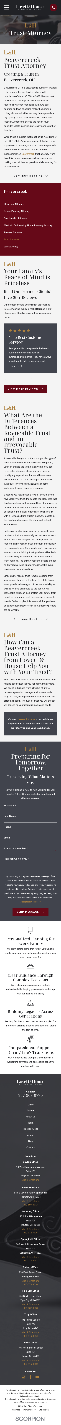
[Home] (29, 7)
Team (30, 1122)
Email (7, 838)
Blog (30, 1141)
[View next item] (31, 379)
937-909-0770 (30, 1095)
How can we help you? (16, 859)
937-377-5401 (30, 1260)
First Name (10, 805)
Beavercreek (28, 154)
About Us (30, 1116)
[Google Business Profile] (23, 1377)
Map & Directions (30, 1179)
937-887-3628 (30, 1308)
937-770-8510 (30, 1284)
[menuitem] (30, 204)
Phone (7, 827)
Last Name (10, 816)
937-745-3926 (30, 1336)
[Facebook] (30, 1377)
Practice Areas (30, 1128)
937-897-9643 (30, 1204)
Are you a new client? (16, 848)
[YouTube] (37, 1377)
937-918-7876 (30, 1232)
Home (30, 1110)
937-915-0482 (30, 1364)
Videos (30, 1135)
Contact (30, 1147)
